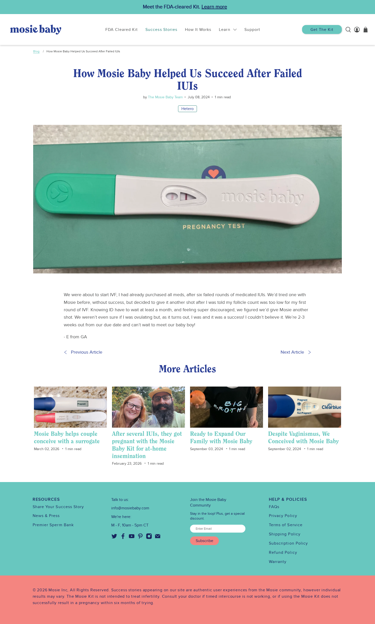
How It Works (198, 29)
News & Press (46, 515)
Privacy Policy (283, 515)
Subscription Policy (288, 543)
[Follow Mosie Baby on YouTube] (132, 538)
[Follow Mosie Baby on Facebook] (123, 538)
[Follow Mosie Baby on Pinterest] (140, 538)
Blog (36, 51)
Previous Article (86, 352)
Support (252, 29)
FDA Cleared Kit (121, 29)
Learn (224, 29)
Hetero (187, 108)
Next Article (292, 352)
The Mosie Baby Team (165, 97)
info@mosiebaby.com (130, 508)
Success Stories (161, 29)
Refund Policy (283, 552)
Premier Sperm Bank (53, 524)
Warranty (278, 561)
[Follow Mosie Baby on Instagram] (149, 538)
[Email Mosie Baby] (158, 538)
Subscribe (204, 540)
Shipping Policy (285, 534)
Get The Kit (321, 29)
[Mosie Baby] (35, 29)
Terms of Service (286, 524)
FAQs (274, 506)
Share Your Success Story (58, 506)
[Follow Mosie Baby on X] (114, 538)
